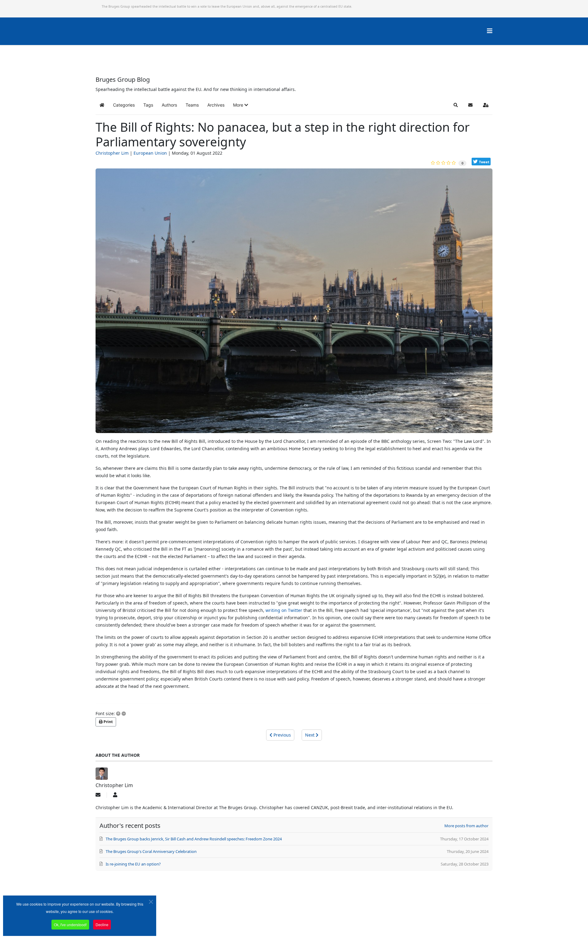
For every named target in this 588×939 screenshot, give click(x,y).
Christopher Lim (112, 153)
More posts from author (466, 825)
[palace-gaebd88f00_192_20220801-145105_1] (294, 303)
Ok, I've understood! (70, 924)
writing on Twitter (284, 610)
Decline (102, 924)
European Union (150, 153)
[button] (240, 105)
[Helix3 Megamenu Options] (489, 30)
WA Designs (312, 922)
